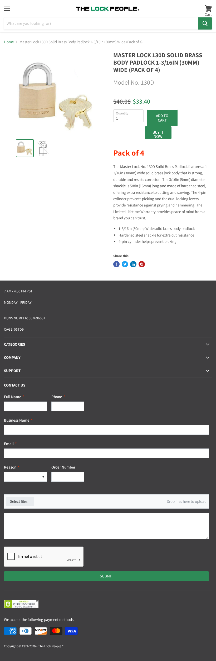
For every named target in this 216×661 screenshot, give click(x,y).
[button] (43, 476)
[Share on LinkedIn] (133, 264)
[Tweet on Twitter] (125, 264)
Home (9, 42)
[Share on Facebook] (116, 264)
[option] (22, 476)
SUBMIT (106, 575)
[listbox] (25, 477)
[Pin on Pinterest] (142, 264)
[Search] (205, 23)
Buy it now (158, 134)
